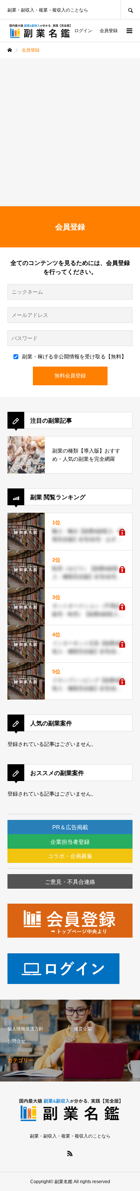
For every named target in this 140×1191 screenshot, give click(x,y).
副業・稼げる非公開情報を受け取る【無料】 (74, 357)
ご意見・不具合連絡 (70, 882)
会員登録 (109, 30)
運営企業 (83, 1028)
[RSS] (70, 1153)
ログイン (83, 30)
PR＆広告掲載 (70, 827)
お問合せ (16, 1041)
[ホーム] (9, 50)
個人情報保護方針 (25, 1028)
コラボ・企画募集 (70, 856)
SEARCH (130, 9)
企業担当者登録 (70, 842)
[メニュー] (129, 30)
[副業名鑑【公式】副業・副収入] (40, 31)
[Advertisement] (70, 132)
